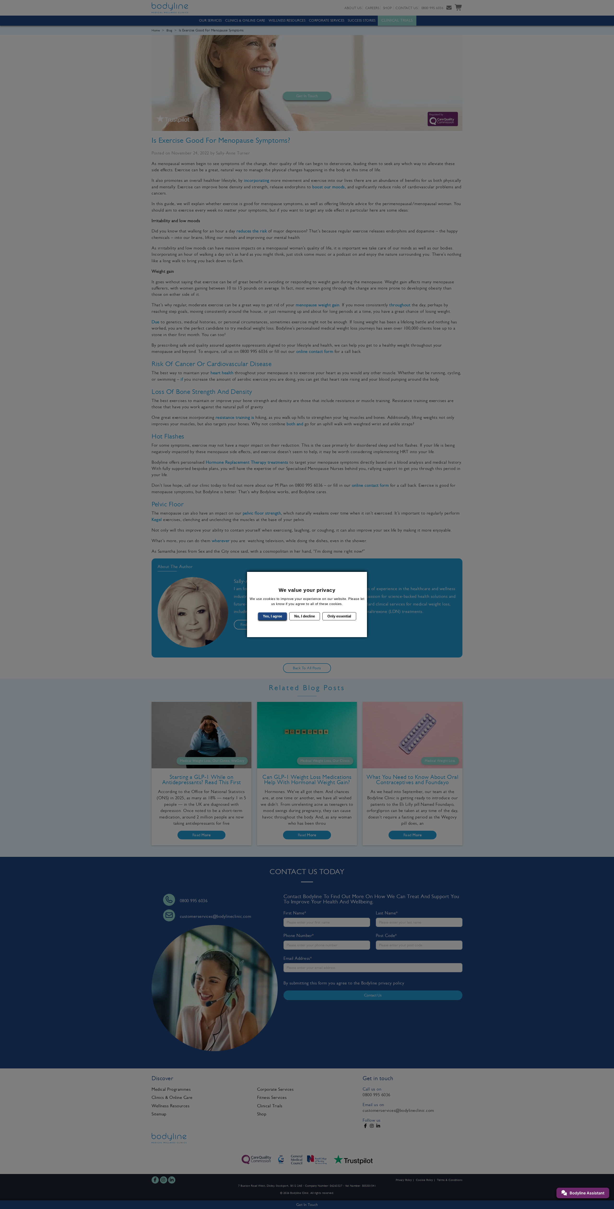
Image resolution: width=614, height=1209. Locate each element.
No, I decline (304, 616)
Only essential (339, 616)
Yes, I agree (272, 616)
